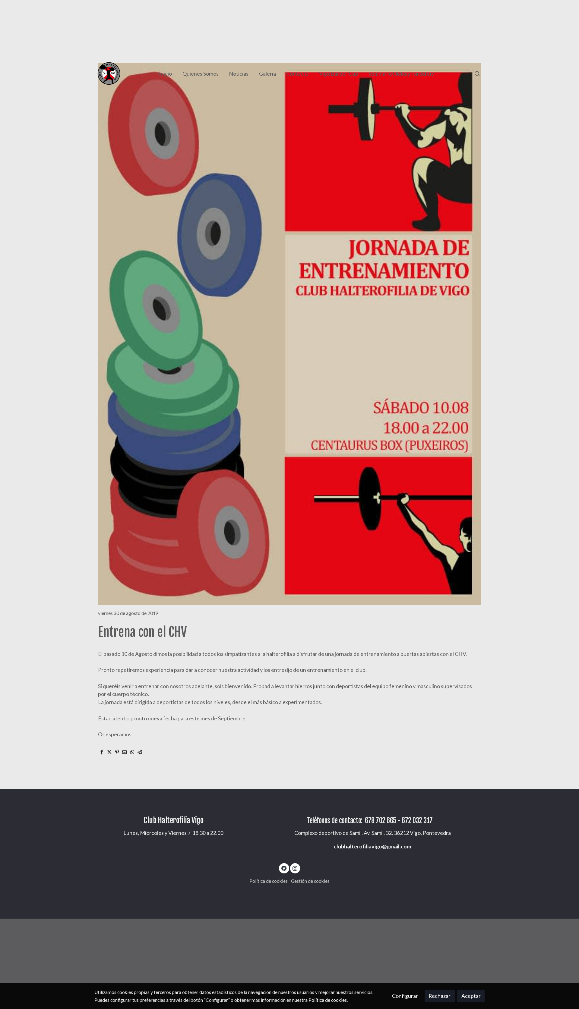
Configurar (405, 995)
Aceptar (471, 995)
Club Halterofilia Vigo (173, 820)
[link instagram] (295, 868)
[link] (109, 73)
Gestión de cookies (310, 881)
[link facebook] (284, 868)
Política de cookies (268, 881)
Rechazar (440, 995)
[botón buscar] (477, 74)
